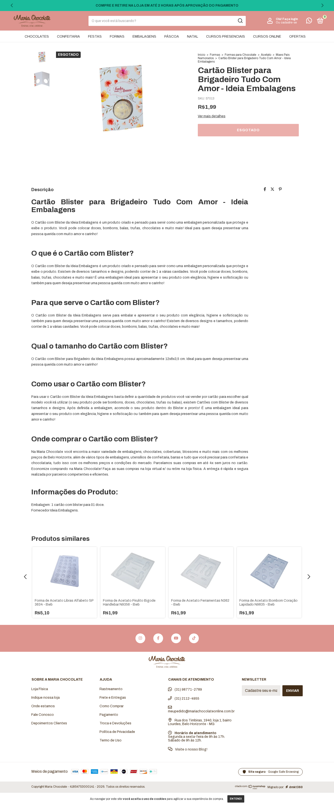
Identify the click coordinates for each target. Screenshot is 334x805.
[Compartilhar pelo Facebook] (265, 189)
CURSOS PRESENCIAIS (225, 36)
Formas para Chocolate (240, 54)
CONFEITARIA (68, 36)
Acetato (266, 54)
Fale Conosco (42, 715)
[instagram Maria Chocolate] (140, 638)
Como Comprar (111, 706)
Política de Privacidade (117, 732)
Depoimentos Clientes (49, 723)
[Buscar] (240, 20)
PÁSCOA (171, 36)
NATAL (192, 36)
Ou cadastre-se (286, 22)
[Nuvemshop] (250, 788)
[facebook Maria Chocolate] (158, 638)
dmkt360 (296, 787)
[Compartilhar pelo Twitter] (272, 189)
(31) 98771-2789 (188, 689)
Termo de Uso (111, 740)
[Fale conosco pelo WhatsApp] (309, 21)
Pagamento (109, 715)
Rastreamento (111, 689)
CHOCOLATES (37, 36)
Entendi (236, 798)
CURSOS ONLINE (267, 36)
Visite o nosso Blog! (190, 749)
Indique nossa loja (45, 697)
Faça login (290, 19)
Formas (215, 54)
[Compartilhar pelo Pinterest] (280, 189)
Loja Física (39, 689)
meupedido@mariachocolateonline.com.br (201, 711)
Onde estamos (43, 706)
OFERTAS (297, 36)
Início (201, 54)
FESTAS (95, 36)
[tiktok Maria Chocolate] (194, 638)
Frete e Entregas (113, 697)
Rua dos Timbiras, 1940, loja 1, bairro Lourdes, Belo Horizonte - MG (200, 722)
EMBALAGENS (144, 36)
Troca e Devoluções (115, 723)
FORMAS (117, 36)
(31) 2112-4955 (186, 698)
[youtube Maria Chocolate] (176, 638)
